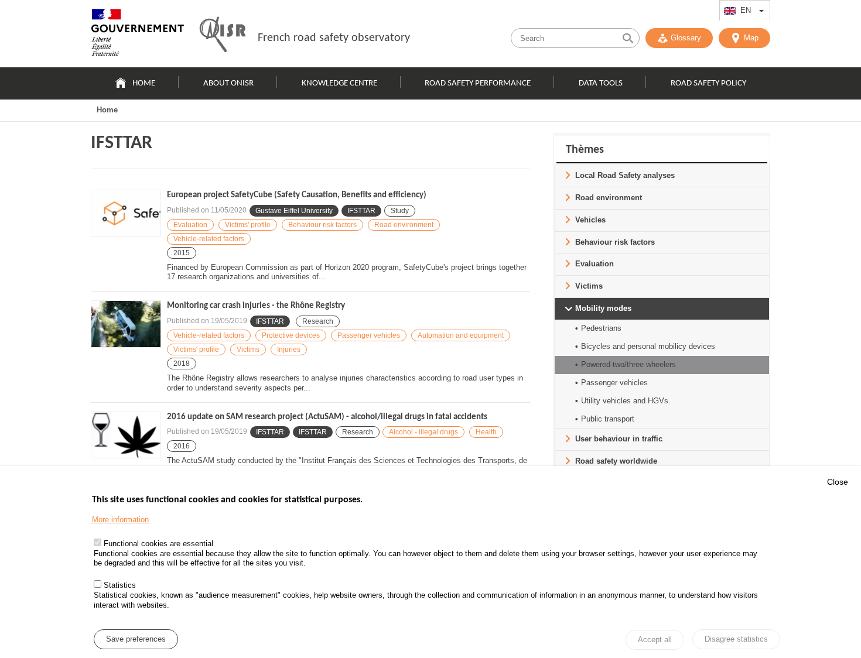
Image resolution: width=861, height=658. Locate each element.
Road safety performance (478, 83)
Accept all (655, 640)
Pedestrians (601, 328)
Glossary (686, 37)
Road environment (403, 225)
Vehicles (590, 219)
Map (751, 37)
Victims (248, 349)
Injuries (288, 349)
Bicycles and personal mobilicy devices (648, 346)
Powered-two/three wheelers (628, 364)
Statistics (120, 585)
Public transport (607, 418)
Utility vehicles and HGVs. (626, 400)
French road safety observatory (334, 38)
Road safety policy (708, 83)
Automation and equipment (461, 335)
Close (837, 481)
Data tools (601, 83)
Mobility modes (603, 308)
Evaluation (190, 225)
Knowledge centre (339, 83)
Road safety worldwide (616, 461)
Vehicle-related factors (208, 239)
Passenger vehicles (368, 335)
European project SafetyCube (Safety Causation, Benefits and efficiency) (296, 195)
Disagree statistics (736, 639)
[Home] (137, 35)
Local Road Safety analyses (625, 175)
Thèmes (585, 150)
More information (120, 519)
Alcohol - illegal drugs (423, 432)
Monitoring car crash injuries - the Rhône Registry (256, 305)
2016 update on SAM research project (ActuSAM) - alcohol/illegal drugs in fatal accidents (327, 417)
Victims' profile (248, 225)
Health (486, 432)
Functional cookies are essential (158, 543)
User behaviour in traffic (618, 438)
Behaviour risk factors (322, 225)
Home (143, 83)
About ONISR (228, 83)
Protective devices (291, 335)
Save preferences (136, 639)
